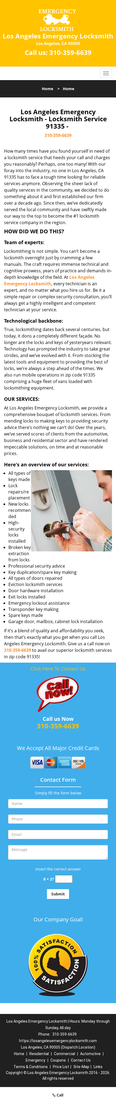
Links (98, 1067)
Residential (39, 1054)
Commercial (64, 1054)
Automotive (90, 1054)
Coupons (58, 1060)
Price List (61, 1067)
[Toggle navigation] (106, 73)
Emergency (35, 1060)
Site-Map (81, 1067)
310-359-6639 (70, 52)
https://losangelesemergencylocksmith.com (58, 1041)
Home (47, 88)
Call (59, 1095)
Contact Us (81, 1060)
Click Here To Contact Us (58, 668)
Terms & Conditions (30, 1067)
